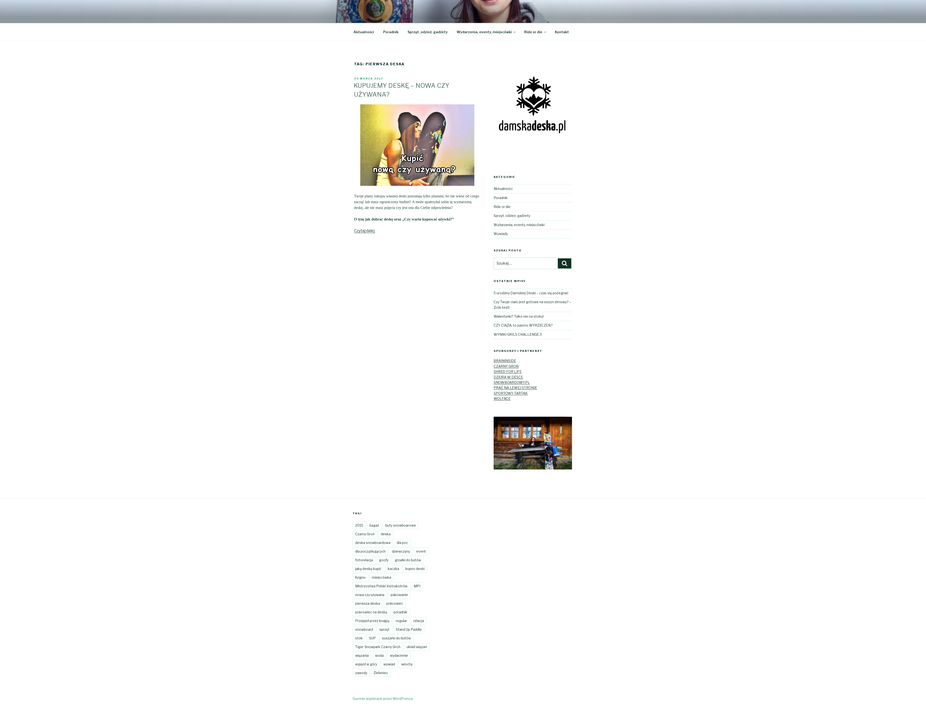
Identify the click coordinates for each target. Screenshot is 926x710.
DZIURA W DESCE (508, 377)
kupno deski (415, 569)
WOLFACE (502, 398)
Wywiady (501, 234)
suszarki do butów (396, 638)
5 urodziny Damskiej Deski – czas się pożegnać (531, 293)
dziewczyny (401, 551)
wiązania (362, 655)
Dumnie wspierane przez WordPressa (383, 699)
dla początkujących (370, 551)
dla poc (402, 543)
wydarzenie (399, 655)
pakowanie (399, 595)
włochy (407, 664)
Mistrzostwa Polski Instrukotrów (381, 586)
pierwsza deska (367, 603)
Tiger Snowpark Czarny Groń (377, 647)
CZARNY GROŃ (506, 366)
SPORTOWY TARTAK (511, 393)
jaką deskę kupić (368, 569)
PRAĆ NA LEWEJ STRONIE (515, 388)
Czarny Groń (364, 534)
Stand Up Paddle (409, 629)
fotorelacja (364, 560)
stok (359, 638)
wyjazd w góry (366, 664)
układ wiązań (417, 647)
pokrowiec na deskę (371, 612)
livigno (360, 577)
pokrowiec (394, 603)
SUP (372, 638)
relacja (418, 621)
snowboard (364, 629)
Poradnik (390, 32)
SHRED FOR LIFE (508, 371)
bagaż (374, 525)
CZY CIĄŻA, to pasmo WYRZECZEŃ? (523, 325)
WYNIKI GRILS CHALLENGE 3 (518, 334)
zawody (361, 673)
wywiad (389, 664)
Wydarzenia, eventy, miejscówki (484, 32)
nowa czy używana (369, 595)
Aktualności (364, 32)
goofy (383, 560)
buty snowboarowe (400, 525)
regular (401, 621)
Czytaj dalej (364, 230)
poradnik (400, 612)
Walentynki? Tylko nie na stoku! (519, 316)
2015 (359, 525)
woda (379, 655)
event (421, 551)
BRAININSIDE (505, 361)
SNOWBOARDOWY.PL (512, 382)
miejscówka (381, 577)
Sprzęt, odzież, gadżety (428, 32)
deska (386, 534)
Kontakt (562, 32)
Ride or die (533, 32)
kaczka (393, 569)
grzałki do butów (408, 560)
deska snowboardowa (372, 543)
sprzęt (384, 629)
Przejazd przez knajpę (372, 621)
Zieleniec (381, 673)
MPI (417, 586)
